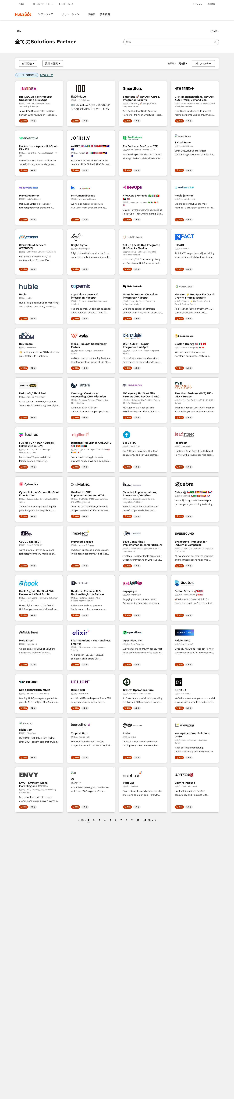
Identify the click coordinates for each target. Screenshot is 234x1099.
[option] (27, 63)
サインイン (197, 4)
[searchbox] (171, 42)
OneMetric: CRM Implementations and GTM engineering (87, 494)
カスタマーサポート (44, 4)
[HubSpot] (23, 14)
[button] (214, 31)
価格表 (91, 14)
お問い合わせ (67, 4)
